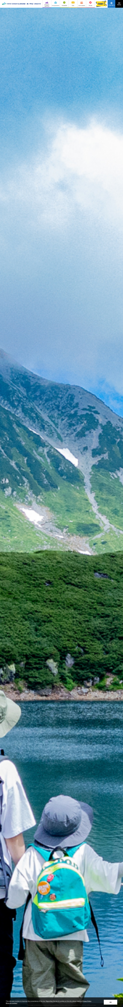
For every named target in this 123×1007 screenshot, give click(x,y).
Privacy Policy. (86, 1001)
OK (110, 1002)
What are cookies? (11, 1003)
